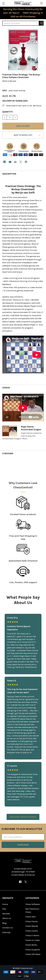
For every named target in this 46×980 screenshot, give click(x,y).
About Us (6, 918)
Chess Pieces (31, 921)
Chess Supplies (32, 949)
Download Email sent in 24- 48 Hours (23, 105)
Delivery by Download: (15, 101)
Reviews (6, 913)
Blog (4, 923)
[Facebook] (4, 162)
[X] (20, 162)
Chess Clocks (31, 931)
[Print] (15, 162)
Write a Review (9, 81)
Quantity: (7, 112)
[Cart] (42, 3)
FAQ (4, 909)
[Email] (10, 162)
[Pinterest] (26, 162)
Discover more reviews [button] (23, 816)
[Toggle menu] (3, 3)
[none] (23, 49)
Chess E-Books (32, 935)
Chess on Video (32, 940)
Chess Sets (30, 916)
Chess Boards (31, 926)
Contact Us (7, 927)
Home (5, 904)
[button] (23, 135)
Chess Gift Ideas (32, 954)
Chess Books (31, 945)
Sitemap (6, 932)
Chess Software (32, 904)
